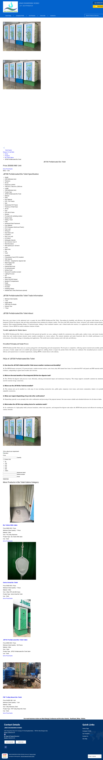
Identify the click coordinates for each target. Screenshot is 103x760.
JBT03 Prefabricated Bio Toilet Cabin (15, 640)
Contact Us (52, 15)
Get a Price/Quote (8, 169)
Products (7, 155)
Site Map (84, 738)
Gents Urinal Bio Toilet (10, 582)
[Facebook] (5, 748)
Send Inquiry (8, 150)
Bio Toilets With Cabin (10, 525)
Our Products (32, 15)
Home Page (8, 15)
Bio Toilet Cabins (9, 157)
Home (6, 154)
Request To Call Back (8, 152)
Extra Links (42, 15)
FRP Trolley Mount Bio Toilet (12, 697)
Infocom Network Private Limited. (27, 756)
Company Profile (20, 15)
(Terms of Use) (32, 754)
